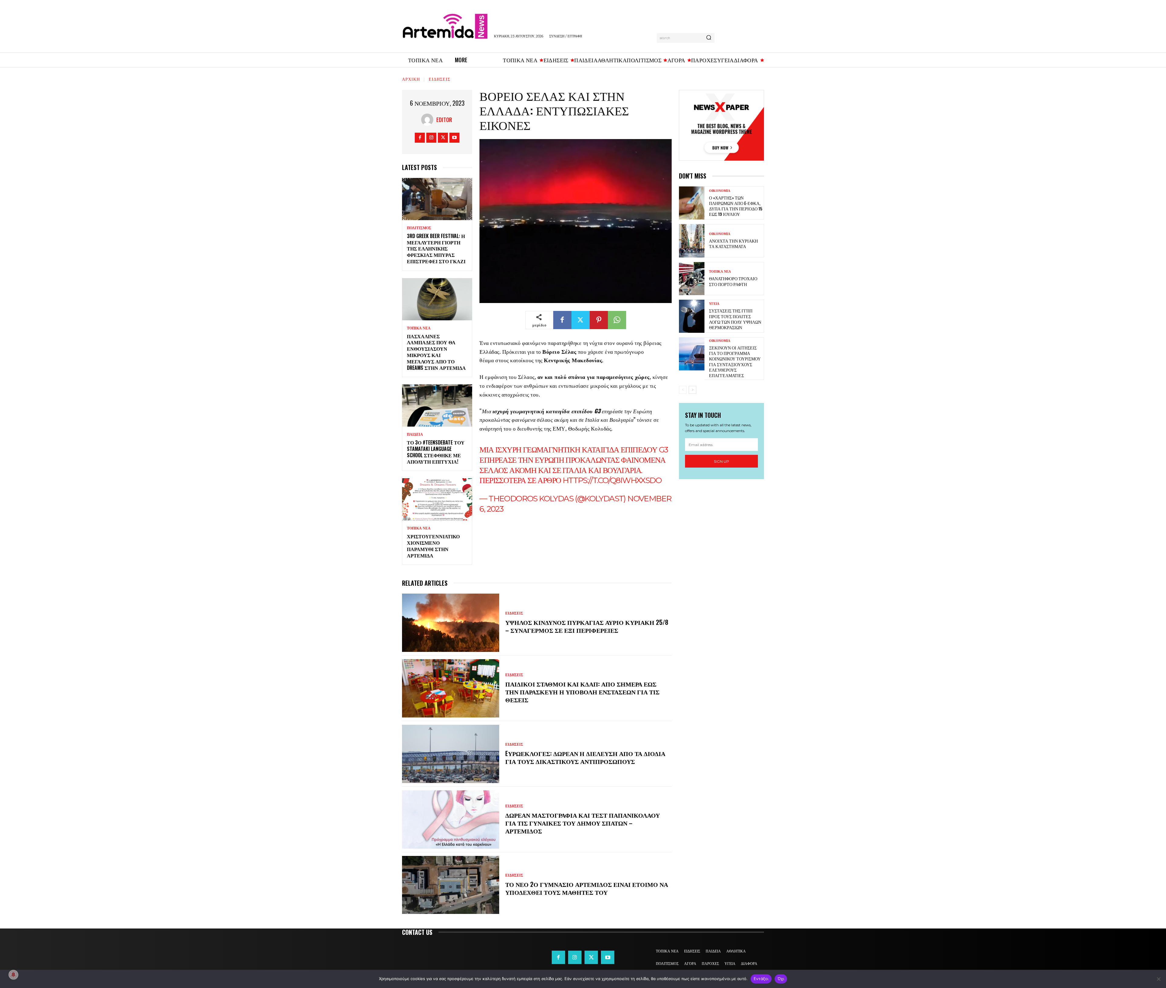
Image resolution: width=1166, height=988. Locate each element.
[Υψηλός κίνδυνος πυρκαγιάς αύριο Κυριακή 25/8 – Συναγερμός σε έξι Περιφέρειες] (450, 623)
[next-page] (692, 390)
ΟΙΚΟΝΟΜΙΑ (719, 190)
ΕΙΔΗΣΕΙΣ (439, 79)
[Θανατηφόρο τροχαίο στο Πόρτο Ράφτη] (691, 278)
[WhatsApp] (617, 320)
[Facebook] (420, 138)
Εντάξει (761, 978)
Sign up (721, 461)
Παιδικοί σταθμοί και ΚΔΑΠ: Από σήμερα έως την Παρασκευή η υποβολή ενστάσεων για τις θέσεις (582, 691)
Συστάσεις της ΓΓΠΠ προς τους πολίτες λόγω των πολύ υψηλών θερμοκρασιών (735, 318)
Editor (444, 120)
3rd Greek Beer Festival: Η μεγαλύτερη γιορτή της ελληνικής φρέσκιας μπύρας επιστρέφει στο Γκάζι (436, 248)
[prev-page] (683, 390)
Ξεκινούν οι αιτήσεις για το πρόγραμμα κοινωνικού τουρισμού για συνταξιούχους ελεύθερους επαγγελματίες (735, 361)
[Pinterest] (599, 320)
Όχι (781, 978)
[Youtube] (454, 138)
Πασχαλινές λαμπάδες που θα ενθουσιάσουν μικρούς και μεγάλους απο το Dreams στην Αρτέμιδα (436, 351)
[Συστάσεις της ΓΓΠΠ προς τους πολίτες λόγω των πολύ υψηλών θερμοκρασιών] (691, 316)
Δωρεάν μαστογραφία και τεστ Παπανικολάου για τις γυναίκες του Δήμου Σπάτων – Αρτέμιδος (582, 822)
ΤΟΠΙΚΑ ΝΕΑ (419, 328)
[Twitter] (443, 138)
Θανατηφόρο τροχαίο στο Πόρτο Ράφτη (733, 281)
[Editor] (428, 120)
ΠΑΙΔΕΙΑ (415, 434)
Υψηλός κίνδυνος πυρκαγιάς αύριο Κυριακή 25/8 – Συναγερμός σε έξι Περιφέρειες (586, 626)
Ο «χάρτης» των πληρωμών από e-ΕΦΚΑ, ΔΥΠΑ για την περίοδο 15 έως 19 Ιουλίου (735, 205)
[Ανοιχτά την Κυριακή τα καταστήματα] (691, 240)
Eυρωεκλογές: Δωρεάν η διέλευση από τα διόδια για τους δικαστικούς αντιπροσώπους (585, 757)
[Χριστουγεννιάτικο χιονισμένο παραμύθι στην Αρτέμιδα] (437, 499)
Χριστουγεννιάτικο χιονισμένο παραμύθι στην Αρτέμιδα (433, 546)
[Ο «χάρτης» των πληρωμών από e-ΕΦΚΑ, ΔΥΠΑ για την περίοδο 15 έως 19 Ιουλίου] (691, 203)
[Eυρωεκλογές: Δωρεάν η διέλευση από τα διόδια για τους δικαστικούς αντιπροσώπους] (450, 754)
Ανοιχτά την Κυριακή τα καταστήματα (733, 243)
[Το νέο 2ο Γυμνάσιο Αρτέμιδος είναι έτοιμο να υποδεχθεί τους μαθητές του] (450, 885)
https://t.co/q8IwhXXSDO (612, 480)
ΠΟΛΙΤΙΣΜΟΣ (419, 228)
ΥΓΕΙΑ (714, 303)
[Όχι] (1158, 979)
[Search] (708, 38)
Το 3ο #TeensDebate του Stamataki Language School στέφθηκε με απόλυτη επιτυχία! (436, 452)
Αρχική (411, 79)
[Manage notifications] (13, 974)
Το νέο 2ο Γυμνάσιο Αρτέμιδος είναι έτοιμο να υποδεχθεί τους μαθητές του (586, 888)
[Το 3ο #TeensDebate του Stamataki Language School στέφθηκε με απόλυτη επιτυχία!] (437, 405)
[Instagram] (431, 138)
